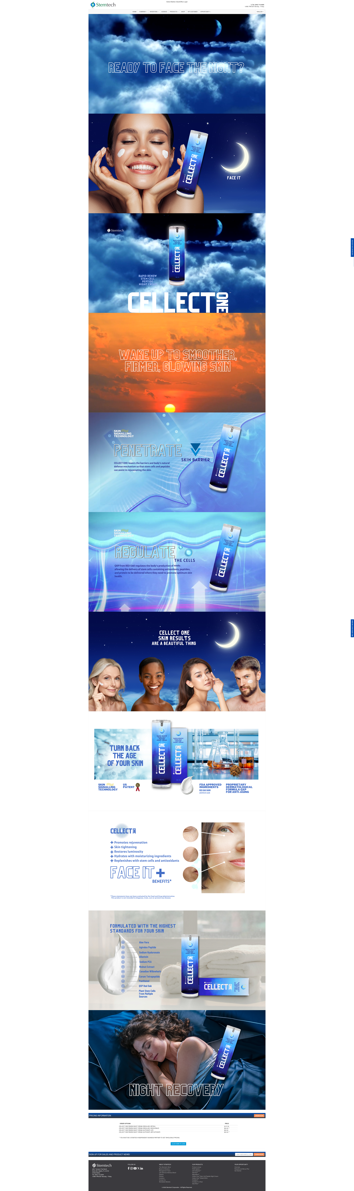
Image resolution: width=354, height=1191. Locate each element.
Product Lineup (196, 1167)
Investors (154, 12)
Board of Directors (164, 1169)
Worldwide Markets (164, 1182)
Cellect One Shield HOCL (200, 1178)
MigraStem (195, 1174)
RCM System (196, 1169)
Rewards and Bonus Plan (242, 1169)
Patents (161, 1174)
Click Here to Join (178, 1144)
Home (134, 12)
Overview (237, 1167)
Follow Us (131, 1164)
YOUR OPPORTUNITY (241, 1164)
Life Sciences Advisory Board (167, 1172)
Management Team (165, 1171)
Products (173, 12)
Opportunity (205, 12)
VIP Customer (192, 12)
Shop (183, 12)
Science (164, 12)
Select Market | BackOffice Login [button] (177, 2)
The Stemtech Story (165, 1167)
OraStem (195, 1180)
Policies (161, 1176)
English (260, 12)
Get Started (238, 1171)
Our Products (197, 1164)
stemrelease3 (196, 1171)
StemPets (195, 1184)
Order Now (259, 1116)
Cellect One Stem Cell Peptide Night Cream (205, 1176)
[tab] (177, 2)
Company (142, 12)
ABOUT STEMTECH (165, 1164)
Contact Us (162, 1180)
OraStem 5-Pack (197, 1182)
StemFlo (195, 1172)
